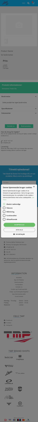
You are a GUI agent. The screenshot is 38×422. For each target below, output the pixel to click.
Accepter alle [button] (19, 225)
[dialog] (19, 211)
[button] (19, 234)
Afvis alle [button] (19, 230)
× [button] (34, 186)
